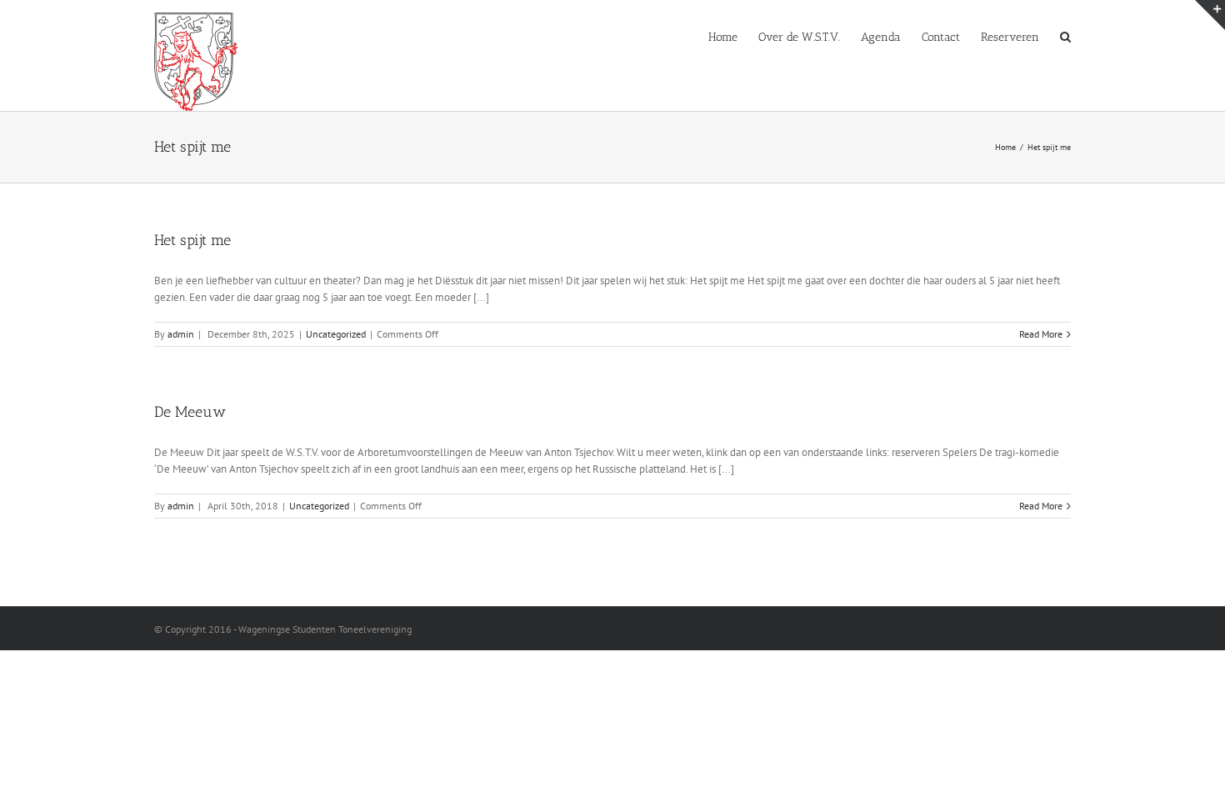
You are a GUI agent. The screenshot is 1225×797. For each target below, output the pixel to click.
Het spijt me (192, 240)
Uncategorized (336, 334)
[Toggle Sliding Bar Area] (1210, 15)
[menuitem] (733, 36)
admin (181, 334)
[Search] (1065, 36)
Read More (1040, 334)
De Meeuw (190, 412)
